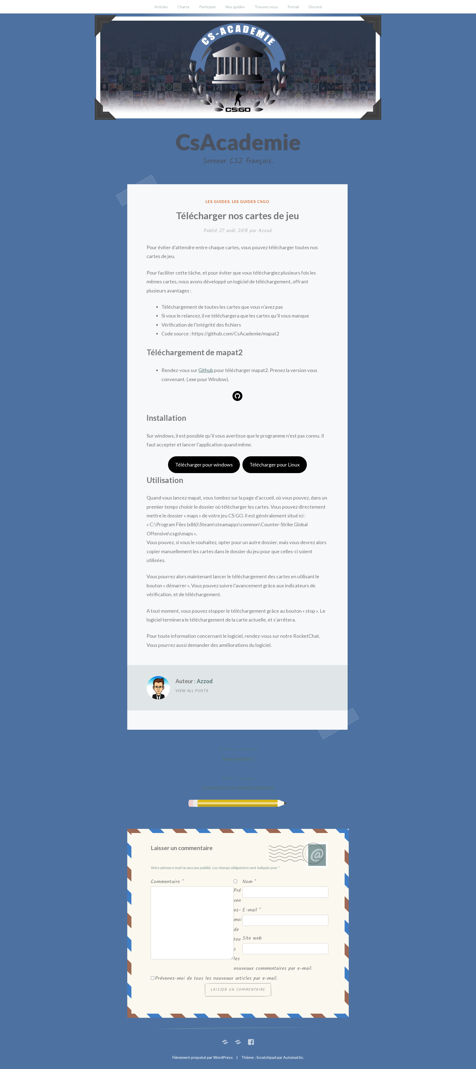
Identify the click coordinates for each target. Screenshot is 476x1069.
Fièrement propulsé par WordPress (202, 1057)
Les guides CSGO (251, 201)
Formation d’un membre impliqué (238, 783)
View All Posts (192, 690)
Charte (183, 6)
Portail (293, 6)
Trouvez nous (266, 6)
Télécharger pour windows (204, 465)
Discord (315, 6)
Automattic (293, 1057)
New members (238, 754)
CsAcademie (238, 141)
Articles (161, 6)
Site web (252, 938)
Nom (249, 882)
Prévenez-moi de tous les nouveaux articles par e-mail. (216, 979)
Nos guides (235, 6)
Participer (207, 6)
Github (205, 370)
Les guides (217, 201)
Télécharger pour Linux (275, 465)
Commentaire (167, 882)
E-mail (251, 910)
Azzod (265, 231)
